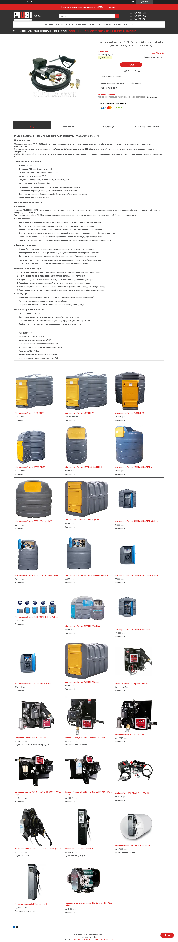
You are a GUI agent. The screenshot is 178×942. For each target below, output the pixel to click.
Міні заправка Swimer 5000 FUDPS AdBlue (82, 626)
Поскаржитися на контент (82, 939)
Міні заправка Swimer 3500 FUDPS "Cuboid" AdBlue (36, 617)
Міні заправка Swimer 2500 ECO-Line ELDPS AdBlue (86, 575)
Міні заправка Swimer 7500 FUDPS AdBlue (132, 629)
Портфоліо (81, 24)
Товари (59, 24)
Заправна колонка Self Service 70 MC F (31, 904)
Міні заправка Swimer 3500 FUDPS (29, 413)
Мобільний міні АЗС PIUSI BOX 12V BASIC (132, 793)
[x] (17, 927)
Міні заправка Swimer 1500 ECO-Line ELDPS (83, 467)
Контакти (128, 24)
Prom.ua (102, 935)
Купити (132, 65)
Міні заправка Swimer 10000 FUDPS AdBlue (33, 683)
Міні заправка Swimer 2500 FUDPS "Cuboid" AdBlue (136, 575)
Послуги (70, 24)
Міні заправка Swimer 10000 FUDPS (30, 467)
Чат (169, 935)
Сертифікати (105, 24)
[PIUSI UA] (22, 16)
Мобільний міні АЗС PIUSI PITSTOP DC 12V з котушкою (38, 849)
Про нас (93, 24)
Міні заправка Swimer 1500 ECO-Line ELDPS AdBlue (36, 575)
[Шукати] (117, 16)
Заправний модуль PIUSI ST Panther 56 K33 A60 (85, 738)
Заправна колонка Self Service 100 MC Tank (133, 845)
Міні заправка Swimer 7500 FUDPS (129, 413)
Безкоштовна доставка (111, 76)
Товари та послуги (24, 31)
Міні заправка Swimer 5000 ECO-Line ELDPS (33, 521)
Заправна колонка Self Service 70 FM (80, 849)
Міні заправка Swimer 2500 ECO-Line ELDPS (133, 467)
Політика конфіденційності (103, 939)
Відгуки (117, 24)
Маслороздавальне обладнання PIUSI (50, 31)
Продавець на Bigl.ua (89, 937)
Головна (49, 24)
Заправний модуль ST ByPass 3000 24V (131, 683)
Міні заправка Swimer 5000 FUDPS (79, 413)
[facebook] (14, 927)
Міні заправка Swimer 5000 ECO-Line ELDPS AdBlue (136, 521)
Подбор (111, 7)
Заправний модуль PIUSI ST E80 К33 (30, 738)
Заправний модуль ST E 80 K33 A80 (130, 734)
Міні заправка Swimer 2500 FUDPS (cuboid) (83, 520)
